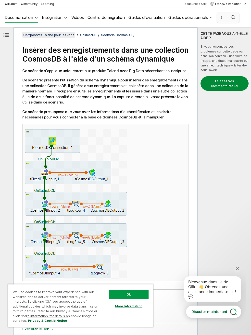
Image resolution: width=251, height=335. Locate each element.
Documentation (19, 17)
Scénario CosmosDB (116, 35)
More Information (128, 306)
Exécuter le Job (35, 329)
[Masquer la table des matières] (6, 35)
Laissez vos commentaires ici (224, 83)
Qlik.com (11, 4)
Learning (47, 4)
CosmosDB (88, 35)
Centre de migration (106, 17)
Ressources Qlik (194, 4)
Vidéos (77, 17)
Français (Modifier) (228, 4)
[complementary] (224, 181)
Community (29, 4)
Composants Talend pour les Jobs (48, 35)
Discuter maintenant (209, 311)
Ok (128, 294)
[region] (80, 305)
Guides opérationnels (188, 17)
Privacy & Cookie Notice (47, 320)
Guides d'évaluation (146, 17)
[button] (233, 17)
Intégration (52, 17)
